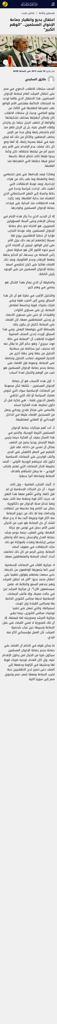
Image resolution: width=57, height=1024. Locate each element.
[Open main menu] (53, 4)
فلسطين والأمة (47, 13)
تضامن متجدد (27, 13)
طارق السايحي (35, 79)
